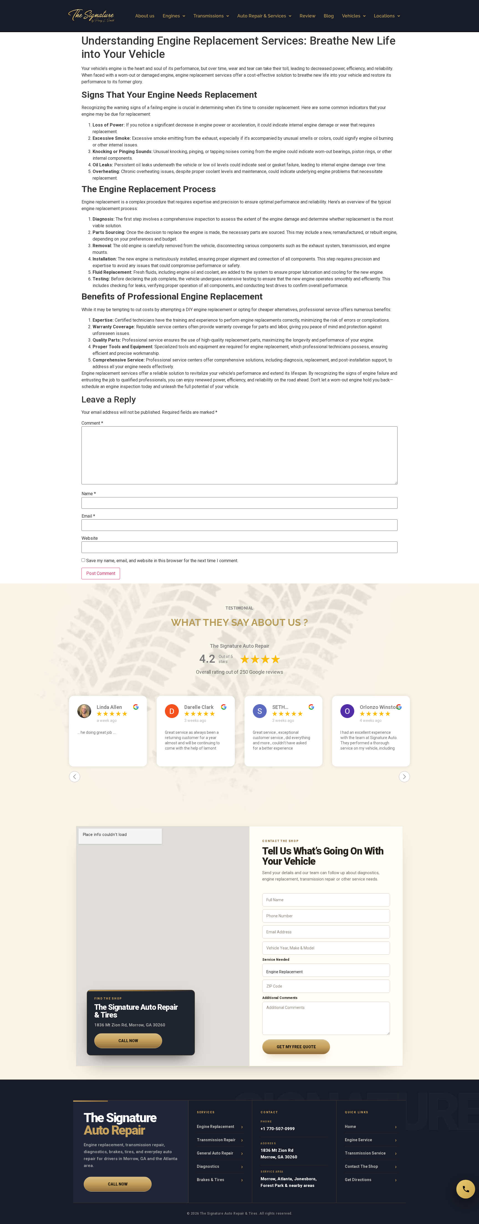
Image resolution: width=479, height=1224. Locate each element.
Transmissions (208, 16)
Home (350, 1126)
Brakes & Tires (210, 1179)
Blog (329, 16)
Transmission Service (365, 1153)
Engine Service (358, 1140)
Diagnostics (208, 1166)
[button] (174, 16)
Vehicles (351, 16)
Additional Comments (279, 998)
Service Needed (275, 960)
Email (88, 516)
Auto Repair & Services (261, 16)
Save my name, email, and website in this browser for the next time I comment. (162, 561)
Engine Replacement (215, 1126)
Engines (171, 16)
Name (88, 494)
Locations (384, 16)
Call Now (128, 1041)
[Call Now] (465, 1189)
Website (89, 538)
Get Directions (358, 1179)
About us (144, 16)
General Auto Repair (215, 1153)
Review (307, 16)
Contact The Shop (361, 1166)
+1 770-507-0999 (278, 1128)
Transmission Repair (216, 1140)
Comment (92, 423)
